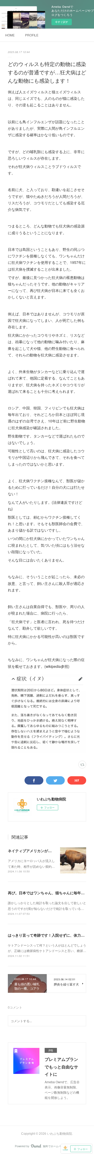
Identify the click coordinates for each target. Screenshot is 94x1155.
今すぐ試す (61, 22)
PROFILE (31, 35)
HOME (10, 35)
